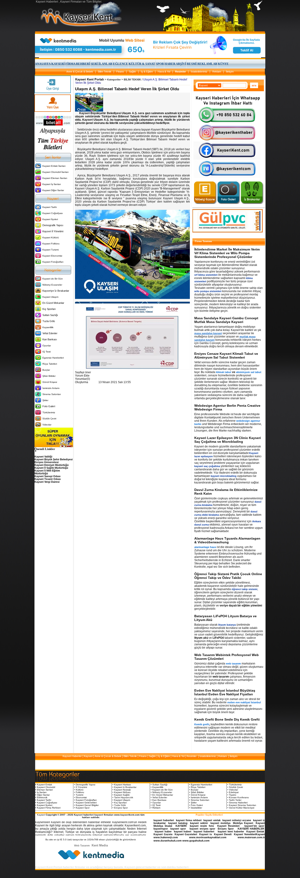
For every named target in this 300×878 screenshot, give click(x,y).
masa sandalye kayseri (208, 333)
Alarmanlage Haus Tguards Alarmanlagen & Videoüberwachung (227, 540)
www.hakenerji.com (166, 837)
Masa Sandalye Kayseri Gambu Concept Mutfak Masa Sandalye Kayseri (226, 320)
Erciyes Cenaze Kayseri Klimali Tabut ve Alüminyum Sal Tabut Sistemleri (226, 355)
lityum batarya (227, 624)
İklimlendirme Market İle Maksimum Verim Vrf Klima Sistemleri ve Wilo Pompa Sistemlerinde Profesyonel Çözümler (227, 253)
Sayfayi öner (83, 372)
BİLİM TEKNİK (132, 79)
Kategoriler (114, 79)
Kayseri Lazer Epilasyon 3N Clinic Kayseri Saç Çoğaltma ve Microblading (227, 439)
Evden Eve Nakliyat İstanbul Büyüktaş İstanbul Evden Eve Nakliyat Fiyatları (224, 692)
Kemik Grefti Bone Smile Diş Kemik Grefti (227, 719)
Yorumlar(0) (82, 379)
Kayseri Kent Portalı (89, 79)
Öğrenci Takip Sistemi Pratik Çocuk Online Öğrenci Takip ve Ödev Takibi (228, 576)
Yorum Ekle (82, 375)
